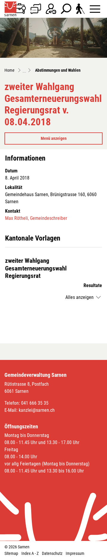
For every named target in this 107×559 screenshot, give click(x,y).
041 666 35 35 (34, 403)
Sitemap (11, 553)
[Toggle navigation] (95, 8)
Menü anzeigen (54, 138)
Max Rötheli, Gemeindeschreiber (36, 218)
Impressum (75, 553)
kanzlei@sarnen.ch (37, 410)
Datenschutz (52, 553)
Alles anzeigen (79, 297)
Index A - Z (30, 553)
